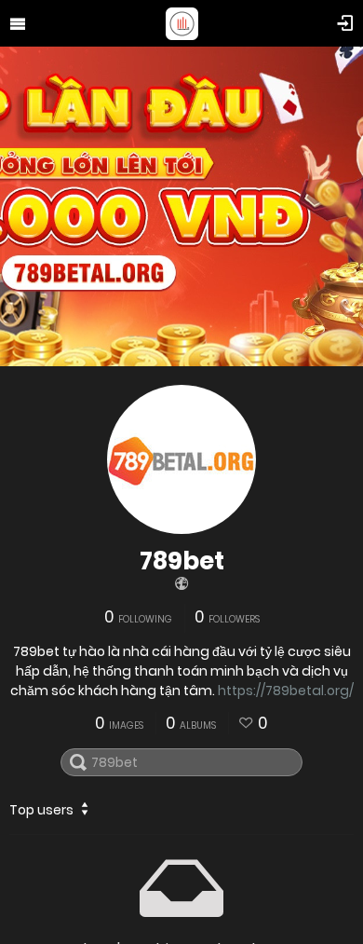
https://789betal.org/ (286, 690)
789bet (182, 561)
